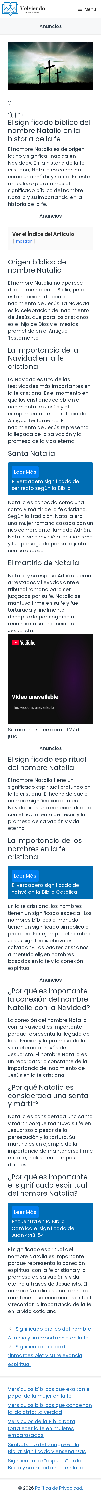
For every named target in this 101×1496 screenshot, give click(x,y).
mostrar (24, 241)
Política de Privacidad (58, 1488)
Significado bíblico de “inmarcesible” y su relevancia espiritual (45, 1355)
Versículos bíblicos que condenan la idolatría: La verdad (50, 1409)
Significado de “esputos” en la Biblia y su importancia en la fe (45, 1464)
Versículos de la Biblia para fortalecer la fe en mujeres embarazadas (41, 1428)
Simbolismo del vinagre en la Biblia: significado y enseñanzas (47, 1448)
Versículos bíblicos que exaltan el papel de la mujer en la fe (49, 1392)
